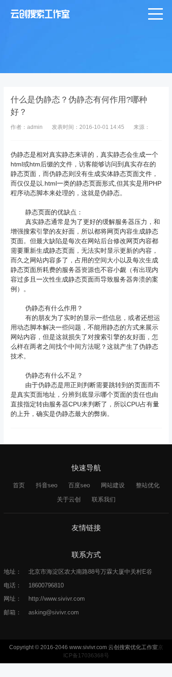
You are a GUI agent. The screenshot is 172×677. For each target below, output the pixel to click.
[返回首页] (40, 13)
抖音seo (46, 485)
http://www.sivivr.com (56, 598)
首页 (19, 485)
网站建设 (113, 485)
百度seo (79, 485)
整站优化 (148, 485)
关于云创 (69, 499)
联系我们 (104, 499)
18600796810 (46, 585)
